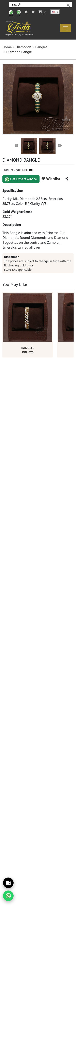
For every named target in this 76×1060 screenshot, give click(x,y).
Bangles (41, 47)
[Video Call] (8, 883)
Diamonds (23, 47)
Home (7, 47)
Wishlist (52, 178)
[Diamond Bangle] (38, 99)
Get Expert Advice (23, 179)
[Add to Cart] (49, 294)
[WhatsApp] (8, 895)
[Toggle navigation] (65, 28)
